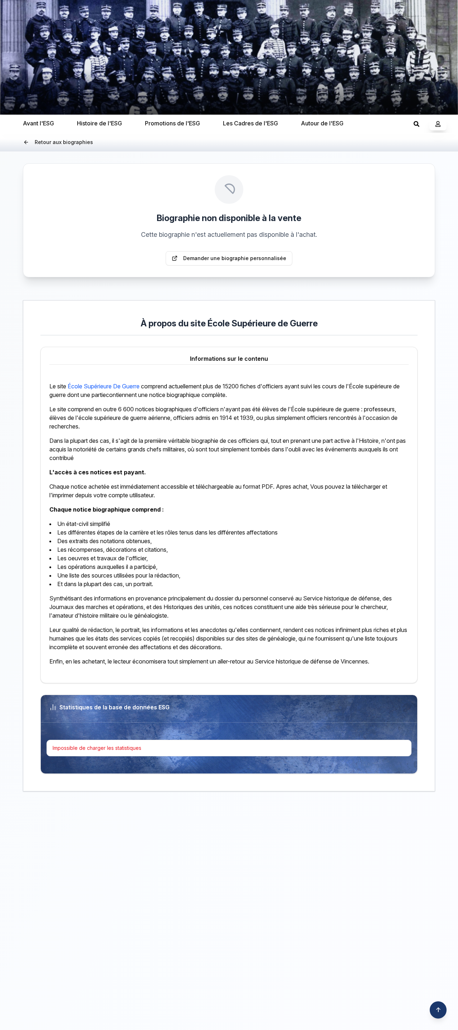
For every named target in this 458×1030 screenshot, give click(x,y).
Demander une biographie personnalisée (234, 258)
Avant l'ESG (38, 123)
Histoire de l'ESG (99, 123)
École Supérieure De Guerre (104, 386)
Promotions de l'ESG (172, 123)
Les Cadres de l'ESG (250, 123)
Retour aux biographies (64, 142)
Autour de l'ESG (322, 123)
